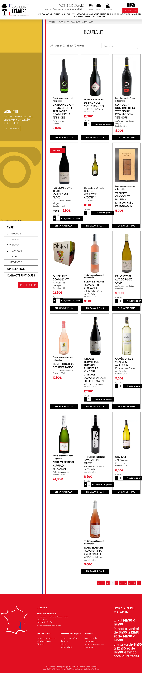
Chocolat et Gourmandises (126, 14)
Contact (98, 9)
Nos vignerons (90, 641)
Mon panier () (108, 9)
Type (10, 227)
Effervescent (78, 14)
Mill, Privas (95, 669)
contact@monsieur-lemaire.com (49, 625)
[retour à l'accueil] (15, 9)
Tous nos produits (91, 638)
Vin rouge (43, 14)
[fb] (129, 5)
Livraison (90, 9)
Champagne (92, 14)
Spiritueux (105, 14)
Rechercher (28, 285)
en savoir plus (64, 137)
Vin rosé (66, 14)
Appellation (16, 268)
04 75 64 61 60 (130, 10)
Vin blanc (55, 14)
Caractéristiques (21, 275)
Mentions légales (76, 669)
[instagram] (133, 5)
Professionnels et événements (89, 17)
